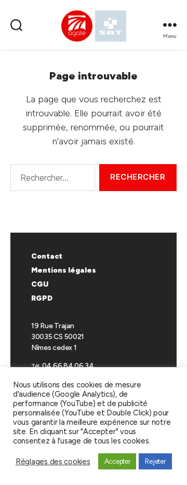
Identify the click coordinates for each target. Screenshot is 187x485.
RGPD (41, 298)
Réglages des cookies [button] (53, 461)
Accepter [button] (117, 461)
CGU (39, 284)
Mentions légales (63, 270)
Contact (46, 256)
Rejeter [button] (155, 461)
